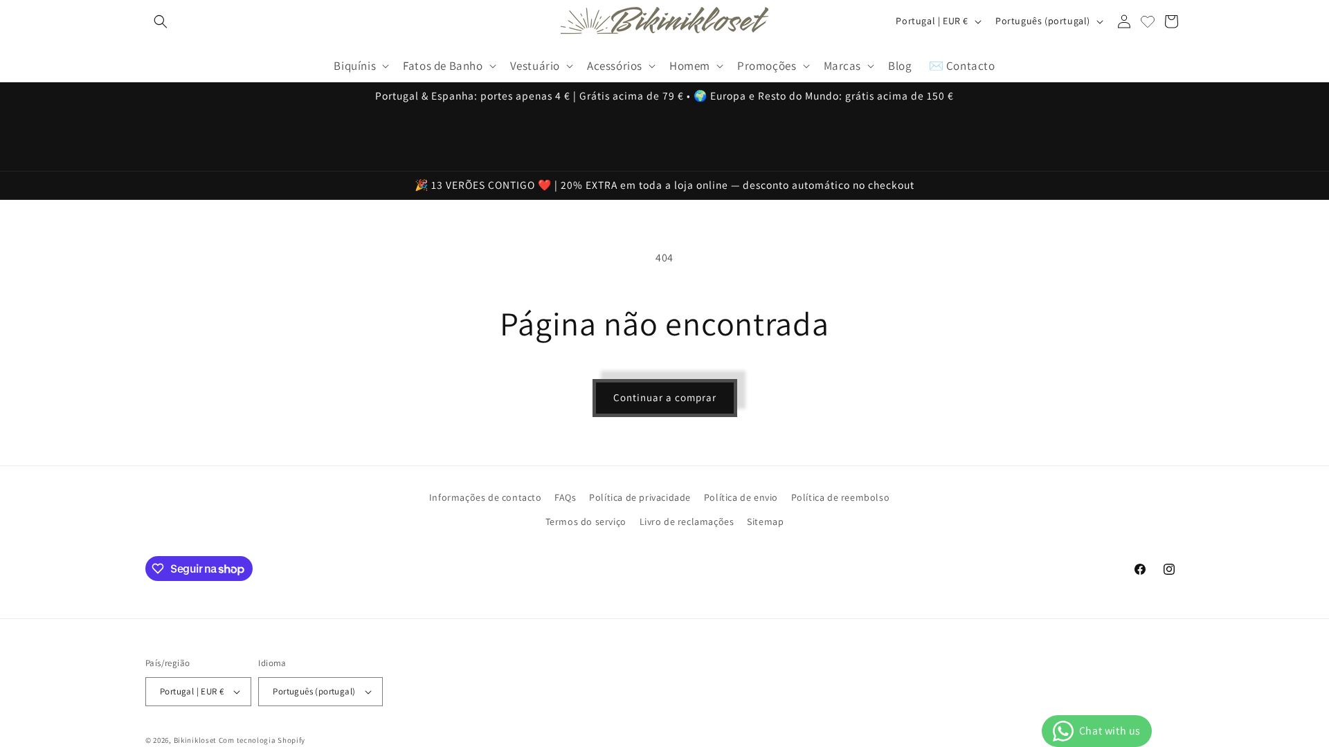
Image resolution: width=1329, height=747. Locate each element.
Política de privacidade (640, 497)
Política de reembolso (840, 497)
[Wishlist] (1147, 21)
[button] (160, 21)
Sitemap (765, 521)
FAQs (565, 497)
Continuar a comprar (664, 397)
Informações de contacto (485, 497)
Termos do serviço (585, 521)
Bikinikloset (195, 740)
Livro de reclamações (687, 521)
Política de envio (741, 497)
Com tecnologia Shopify (262, 740)
